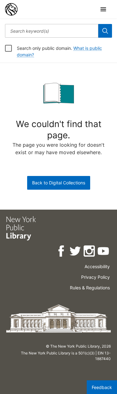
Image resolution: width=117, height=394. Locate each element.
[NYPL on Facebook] (62, 252)
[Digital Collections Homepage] (11, 9)
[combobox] (51, 31)
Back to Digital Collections (58, 182)
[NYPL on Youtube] (104, 252)
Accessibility (97, 266)
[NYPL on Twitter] (76, 252)
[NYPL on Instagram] (90, 252)
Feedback (102, 387)
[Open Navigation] (103, 9)
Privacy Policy (95, 277)
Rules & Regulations (90, 287)
